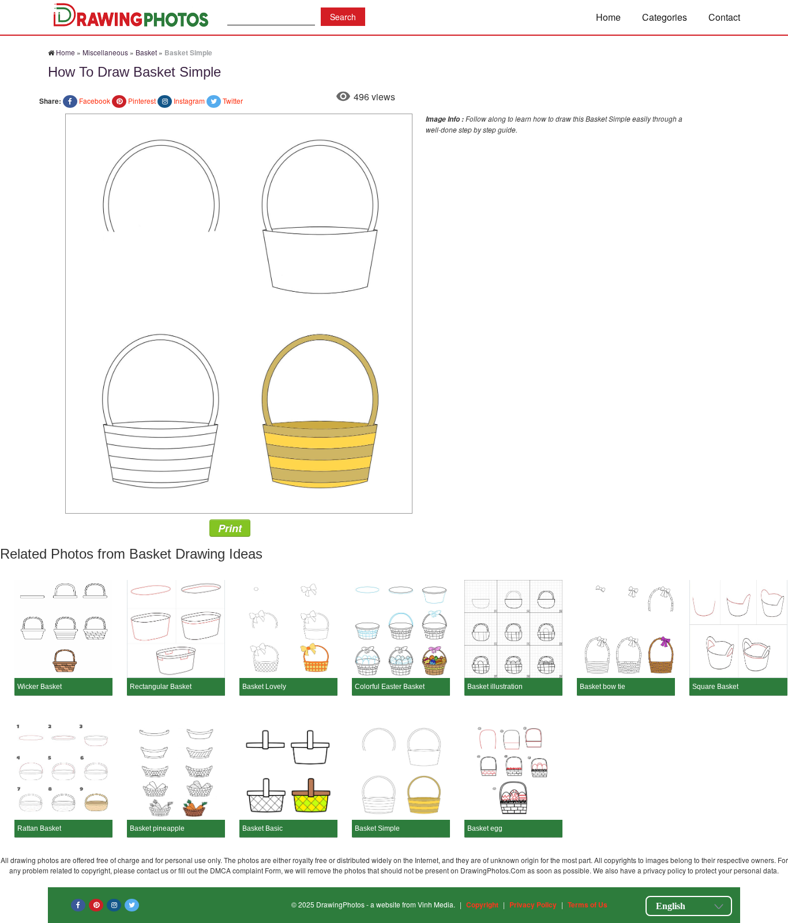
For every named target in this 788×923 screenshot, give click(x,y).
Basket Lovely (264, 687)
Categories (664, 17)
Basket (146, 52)
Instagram (189, 101)
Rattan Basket (39, 828)
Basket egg (484, 828)
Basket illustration (495, 687)
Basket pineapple (157, 828)
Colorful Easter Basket (390, 687)
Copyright (482, 904)
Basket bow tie (602, 687)
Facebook (94, 101)
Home (608, 17)
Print (230, 528)
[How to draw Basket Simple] (238, 312)
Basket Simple (377, 828)
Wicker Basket (39, 687)
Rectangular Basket (161, 687)
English (670, 906)
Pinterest (142, 101)
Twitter (233, 101)
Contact (724, 17)
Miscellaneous (105, 52)
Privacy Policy (533, 904)
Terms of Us (587, 904)
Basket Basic (262, 828)
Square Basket (715, 687)
